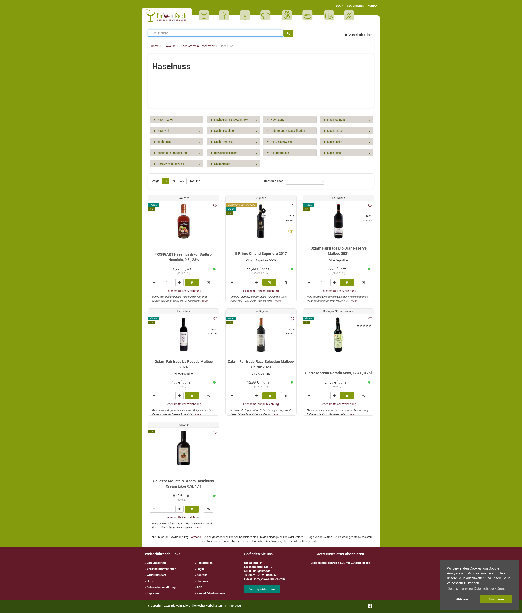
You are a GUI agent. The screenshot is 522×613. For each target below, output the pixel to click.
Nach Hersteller (223, 141)
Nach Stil (163, 130)
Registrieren (205, 562)
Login (200, 569)
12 (165, 181)
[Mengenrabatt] (208, 282)
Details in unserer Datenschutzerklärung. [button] (477, 588)
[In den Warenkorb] (192, 282)
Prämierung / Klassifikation (287, 130)
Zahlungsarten (156, 562)
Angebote (349, 15)
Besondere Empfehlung (172, 152)
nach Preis (164, 141)
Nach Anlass (221, 163)
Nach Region (165, 119)
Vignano (261, 198)
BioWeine (204, 15)
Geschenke (287, 15)
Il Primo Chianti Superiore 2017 (261, 253)
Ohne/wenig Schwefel (171, 163)
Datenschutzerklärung (161, 587)
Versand (195, 537)
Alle (182, 181)
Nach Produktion (224, 130)
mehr (204, 300)
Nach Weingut (336, 119)
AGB (199, 587)
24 (173, 181)
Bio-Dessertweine (281, 141)
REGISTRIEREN (355, 5)
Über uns (202, 581)
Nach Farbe (334, 141)
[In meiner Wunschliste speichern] (215, 205)
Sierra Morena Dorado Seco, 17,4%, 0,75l (338, 373)
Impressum (154, 593)
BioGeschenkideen (225, 152)
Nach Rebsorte (336, 130)
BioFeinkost (267, 15)
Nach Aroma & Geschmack (230, 119)
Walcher (183, 198)
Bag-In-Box (328, 17)
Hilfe (150, 581)
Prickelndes (246, 15)
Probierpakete (308, 15)
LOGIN (339, 5)
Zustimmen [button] (496, 599)
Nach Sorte (334, 152)
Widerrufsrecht (156, 575)
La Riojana (338, 198)
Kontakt (202, 575)
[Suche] (288, 33)
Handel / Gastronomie (211, 593)
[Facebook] (370, 607)
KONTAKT (373, 5)
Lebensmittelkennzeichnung (183, 290)
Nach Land (277, 119)
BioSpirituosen (225, 15)
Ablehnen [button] (463, 599)
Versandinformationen (161, 569)
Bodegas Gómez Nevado (338, 311)
